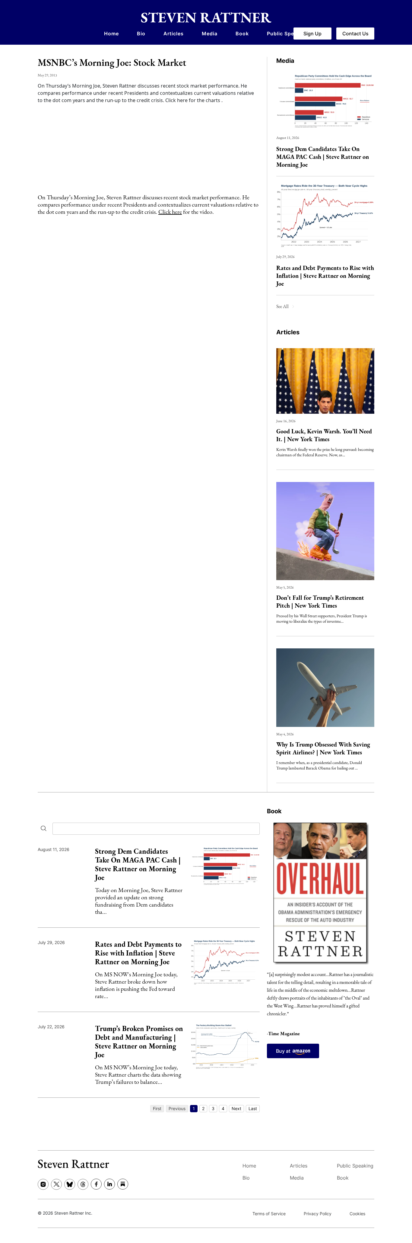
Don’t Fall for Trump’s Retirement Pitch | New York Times (320, 601)
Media (209, 34)
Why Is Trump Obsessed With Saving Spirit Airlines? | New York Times (323, 748)
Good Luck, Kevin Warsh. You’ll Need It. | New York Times (324, 435)
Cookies (357, 1213)
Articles (173, 34)
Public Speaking (287, 34)
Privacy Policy (317, 1213)
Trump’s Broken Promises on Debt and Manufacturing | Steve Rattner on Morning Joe (139, 1041)
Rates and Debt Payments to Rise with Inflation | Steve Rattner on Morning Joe (325, 275)
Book (242, 34)
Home (111, 34)
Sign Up (312, 34)
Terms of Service (269, 1213)
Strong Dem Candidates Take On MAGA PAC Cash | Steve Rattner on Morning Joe (322, 157)
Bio (141, 34)
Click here (170, 212)
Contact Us (355, 34)
